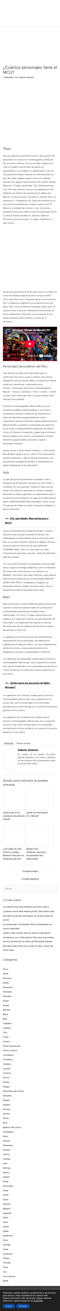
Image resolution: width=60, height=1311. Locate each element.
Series (6, 1226)
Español (6, 1105)
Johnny (6, 1154)
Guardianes (8, 1132)
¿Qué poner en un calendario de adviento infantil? (14, 815)
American (7, 978)
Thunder (7, 1263)
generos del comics (12, 1127)
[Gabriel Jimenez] (10, 760)
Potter (6, 1195)
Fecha (6, 1118)
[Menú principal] (30, 23)
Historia (6, 1141)
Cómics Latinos (10, 1050)
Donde (6, 1082)
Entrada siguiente (30, 879)
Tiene (5, 1267)
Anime (6, 1001)
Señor (5, 1217)
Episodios (7, 1095)
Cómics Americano (12, 1046)
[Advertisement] (30, 115)
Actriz (5, 974)
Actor (5, 969)
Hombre (6, 1150)
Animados (8, 77)
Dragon (6, 1086)
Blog (5, 1019)
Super (5, 1249)
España (6, 1100)
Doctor (6, 1077)
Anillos (6, 983)
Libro (5, 1163)
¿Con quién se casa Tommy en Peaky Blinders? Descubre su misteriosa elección (13, 853)
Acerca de (8, 743)
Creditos (7, 1064)
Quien (5, 1199)
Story (5, 1240)
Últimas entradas (23, 743)
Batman (6, 1010)
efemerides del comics (13, 1091)
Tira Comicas (9, 1276)
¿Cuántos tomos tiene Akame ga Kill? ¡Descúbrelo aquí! (28, 911)
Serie (5, 1222)
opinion (6, 1177)
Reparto (6, 1208)
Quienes (6, 1204)
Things (6, 1258)
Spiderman (8, 1235)
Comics (6, 1041)
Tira (5, 1272)
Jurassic (7, 1159)
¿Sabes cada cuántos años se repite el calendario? (27, 933)
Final (5, 1123)
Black (5, 1014)
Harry (5, 1136)
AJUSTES (38, 1300)
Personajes (8, 1186)
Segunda (7, 1213)
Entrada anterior (30, 871)
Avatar (6, 1005)
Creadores (8, 1059)
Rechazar (23, 1306)
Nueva (6, 1172)
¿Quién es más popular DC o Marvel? (37, 814)
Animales (7, 996)
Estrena (6, 1109)
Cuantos (7, 1073)
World (5, 1281)
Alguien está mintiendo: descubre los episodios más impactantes (36, 853)
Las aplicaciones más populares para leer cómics (26, 907)
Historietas (8, 1145)
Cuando (6, 1068)
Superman (8, 1254)
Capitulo (7, 1028)
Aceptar (9, 1306)
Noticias (6, 1168)
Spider (6, 1231)
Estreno (6, 1113)
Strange (6, 1245)
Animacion (8, 987)
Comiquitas (8, 1055)
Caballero (7, 1023)
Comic (6, 1037)
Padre (5, 1181)
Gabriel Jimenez (28, 750)
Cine (5, 1032)
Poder (5, 1190)
